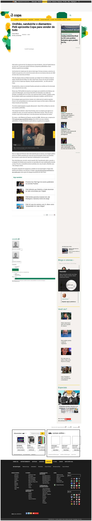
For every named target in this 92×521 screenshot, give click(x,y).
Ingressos (58, 477)
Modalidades (15, 472)
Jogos (61, 461)
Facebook (16, 266)
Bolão (64, 19)
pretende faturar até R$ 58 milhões (23, 119)
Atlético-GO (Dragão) (79, 495)
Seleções (31, 19)
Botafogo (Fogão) (79, 479)
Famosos (59, 1)
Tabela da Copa (23, 19)
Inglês (43, 500)
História (69, 19)
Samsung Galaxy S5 (18, 454)
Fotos (29, 486)
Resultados (30, 476)
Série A (69, 475)
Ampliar (50, 125)
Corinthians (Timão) (74, 481)
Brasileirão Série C (46, 478)
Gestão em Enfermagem (65, 454)
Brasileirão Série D (46, 480)
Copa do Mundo (65, 466)
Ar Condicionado (26, 454)
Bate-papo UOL (69, 461)
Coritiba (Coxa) (77, 481)
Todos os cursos (75, 432)
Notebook (33, 454)
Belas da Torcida (31, 480)
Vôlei (15, 489)
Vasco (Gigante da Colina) (77, 504)
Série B (69, 491)
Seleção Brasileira (60, 484)
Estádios (37, 19)
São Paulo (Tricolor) (74, 488)
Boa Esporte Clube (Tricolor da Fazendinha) (74, 497)
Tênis (15, 486)
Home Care (73, 454)
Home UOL (15, 461)
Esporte (45, 1)
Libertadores (33, 466)
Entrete (49, 1)
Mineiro (29, 496)
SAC (28, 1)
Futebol (16, 479)
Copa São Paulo (45, 483)
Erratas (69, 427)
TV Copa (52, 19)
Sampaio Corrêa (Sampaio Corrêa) (72, 504)
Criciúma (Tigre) (79, 481)
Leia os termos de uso (15, 281)
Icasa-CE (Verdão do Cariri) (74, 499)
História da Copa (59, 481)
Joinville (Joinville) (77, 499)
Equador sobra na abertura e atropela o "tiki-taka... (69, 302)
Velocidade (16, 487)
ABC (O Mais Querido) (72, 495)
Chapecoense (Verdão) (72, 481)
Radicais (16, 484)
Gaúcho (30, 497)
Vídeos (29, 487)
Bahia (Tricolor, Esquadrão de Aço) (77, 479)
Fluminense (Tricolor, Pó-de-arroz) (79, 483)
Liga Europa (44, 492)
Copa (17, 15)
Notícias (40, 1)
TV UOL (65, 1)
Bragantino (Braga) (77, 497)
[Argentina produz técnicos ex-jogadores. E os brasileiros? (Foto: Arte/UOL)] (76, 412)
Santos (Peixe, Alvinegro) (72, 488)
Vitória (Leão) (79, 488)
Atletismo (16, 474)
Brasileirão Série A (46, 475)
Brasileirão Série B (46, 477)
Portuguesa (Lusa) (79, 502)
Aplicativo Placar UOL (33, 481)
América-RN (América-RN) (77, 495)
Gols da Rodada (31, 479)
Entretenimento (25, 461)
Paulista (30, 493)
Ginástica (16, 480)
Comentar (15, 269)
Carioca (30, 494)
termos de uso (26, 272)
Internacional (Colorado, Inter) (77, 485)
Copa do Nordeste (32, 498)
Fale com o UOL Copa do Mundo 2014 (58, 427)
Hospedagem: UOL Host (77, 519)
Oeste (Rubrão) (72, 502)
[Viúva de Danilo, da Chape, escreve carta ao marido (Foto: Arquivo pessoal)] (72, 412)
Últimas (16, 19)
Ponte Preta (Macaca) (77, 502)
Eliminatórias (59, 480)
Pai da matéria (58, 19)
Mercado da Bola (56, 466)
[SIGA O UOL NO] (68, 419)
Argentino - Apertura (46, 494)
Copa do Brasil (48, 466)
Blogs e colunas (65, 260)
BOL (69, 1)
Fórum (29, 483)
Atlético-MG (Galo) (72, 479)
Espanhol (44, 497)
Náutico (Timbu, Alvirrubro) (79, 499)
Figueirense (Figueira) (74, 483)
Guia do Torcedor (45, 19)
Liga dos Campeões (46, 491)
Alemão (44, 495)
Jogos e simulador (60, 476)
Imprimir (44, 214)
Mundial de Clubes (46, 490)
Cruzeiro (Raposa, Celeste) (72, 483)
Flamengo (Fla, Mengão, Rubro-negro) (77, 483)
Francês (44, 498)
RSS (31, 513)
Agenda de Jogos (32, 474)
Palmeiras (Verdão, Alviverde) (79, 485)
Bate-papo (34, 1)
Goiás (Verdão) (72, 485)
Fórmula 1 (16, 477)
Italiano (43, 501)
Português (44, 502)
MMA (15, 481)
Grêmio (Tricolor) (74, 485)
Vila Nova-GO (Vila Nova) (79, 504)
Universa (54, 1)
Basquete (16, 476)
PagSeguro (73, 1)
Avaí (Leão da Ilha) (72, 497)
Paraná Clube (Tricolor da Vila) (74, 502)
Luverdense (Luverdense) (72, 499)
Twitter (16, 267)
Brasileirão (40, 466)
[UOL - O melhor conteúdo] (14, 2)
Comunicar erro (51, 214)
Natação (16, 483)
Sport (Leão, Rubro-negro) (77, 488)
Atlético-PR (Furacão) (74, 479)
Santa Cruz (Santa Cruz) (74, 504)
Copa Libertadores (46, 488)
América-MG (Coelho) (74, 495)
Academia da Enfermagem (53, 454)
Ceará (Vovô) (79, 497)
